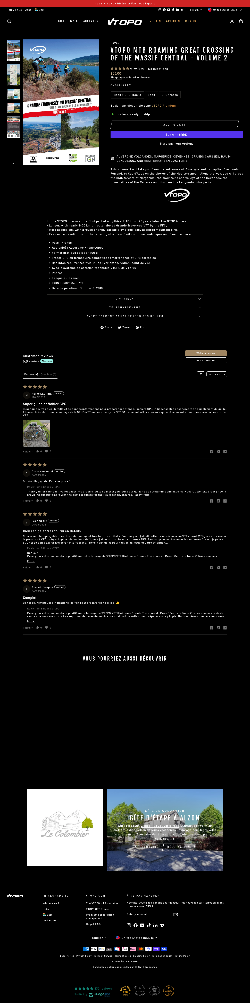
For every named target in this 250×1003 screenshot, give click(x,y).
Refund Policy (182, 955)
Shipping (116, 77)
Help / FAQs (14, 9)
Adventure (91, 21)
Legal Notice (67, 955)
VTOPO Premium (164, 105)
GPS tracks (170, 95)
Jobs (28, 9)
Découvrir (149, 846)
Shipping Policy (141, 955)
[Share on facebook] (211, 452)
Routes (155, 21)
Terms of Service (103, 955)
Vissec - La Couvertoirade (160, 825)
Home (114, 42)
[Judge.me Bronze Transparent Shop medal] (168, 990)
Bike (61, 21)
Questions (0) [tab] (48, 374)
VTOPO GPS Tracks (98, 909)
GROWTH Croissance (146, 967)
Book (151, 95)
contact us (49, 920)
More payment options (177, 143)
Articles (173, 21)
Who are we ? (51, 903)
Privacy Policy (84, 955)
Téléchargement (125, 307)
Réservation (178, 846)
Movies (190, 21)
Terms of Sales (123, 955)
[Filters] (201, 374)
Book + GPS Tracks (127, 95)
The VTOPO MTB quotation (102, 903)
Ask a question (206, 360)
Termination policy (162, 955)
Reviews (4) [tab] (31, 374)
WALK (74, 21)
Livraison (125, 298)
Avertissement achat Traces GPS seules (125, 316)
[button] (120, 68)
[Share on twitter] (218, 452)
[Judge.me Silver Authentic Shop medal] (139, 990)
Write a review (205, 353)
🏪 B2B (39, 9)
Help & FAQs (94, 924)
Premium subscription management (100, 916)
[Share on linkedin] (225, 452)
